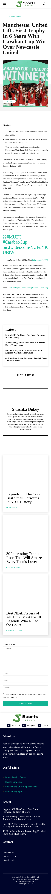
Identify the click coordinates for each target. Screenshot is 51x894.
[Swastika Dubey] (6, 17)
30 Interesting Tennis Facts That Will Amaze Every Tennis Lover (24, 557)
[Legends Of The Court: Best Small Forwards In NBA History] (25, 472)
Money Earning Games (15, 777)
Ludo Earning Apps (14, 791)
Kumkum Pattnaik (14, 631)
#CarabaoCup (15, 242)
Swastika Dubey (15, 17)
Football (9, 101)
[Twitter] (39, 725)
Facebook (16, 725)
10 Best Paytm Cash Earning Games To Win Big (28, 288)
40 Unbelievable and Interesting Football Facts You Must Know (24, 832)
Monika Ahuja (12, 508)
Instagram (31, 725)
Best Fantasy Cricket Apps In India (21, 786)
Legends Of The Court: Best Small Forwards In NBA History (24, 498)
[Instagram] (24, 725)
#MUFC (14, 237)
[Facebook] (8, 725)
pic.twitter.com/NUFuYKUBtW (25, 250)
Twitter (45, 725)
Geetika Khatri (13, 567)
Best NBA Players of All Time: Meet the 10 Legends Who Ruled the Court (24, 351)
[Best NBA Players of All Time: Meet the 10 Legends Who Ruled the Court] (25, 591)
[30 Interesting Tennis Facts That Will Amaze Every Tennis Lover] (25, 532)
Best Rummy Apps (13, 782)
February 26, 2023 (40, 260)
